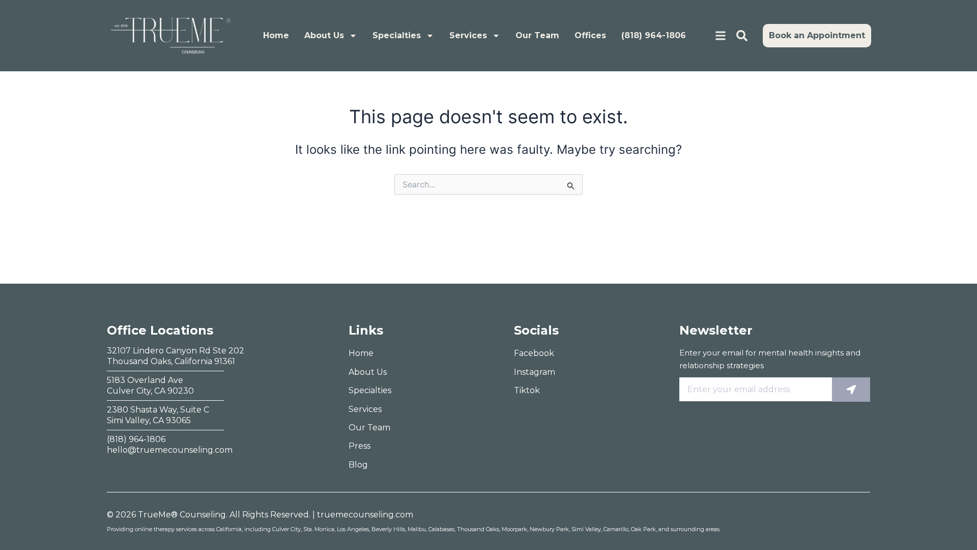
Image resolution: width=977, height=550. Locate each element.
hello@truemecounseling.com (170, 450)
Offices (590, 35)
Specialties (396, 35)
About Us (324, 35)
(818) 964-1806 (653, 35)
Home (276, 35)
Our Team (537, 35)
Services (468, 35)
